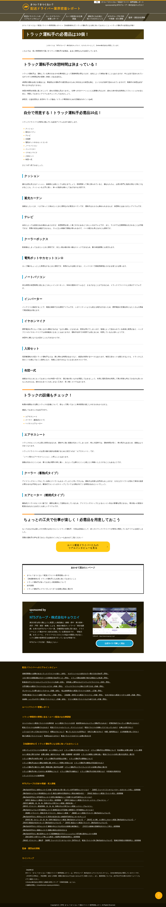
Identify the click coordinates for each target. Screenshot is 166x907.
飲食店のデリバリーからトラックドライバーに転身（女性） (43, 682)
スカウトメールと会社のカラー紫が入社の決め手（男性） (88, 673)
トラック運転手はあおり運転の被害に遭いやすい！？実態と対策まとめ (47, 763)
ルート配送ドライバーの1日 (65, 723)
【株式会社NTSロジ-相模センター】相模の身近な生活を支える (44, 830)
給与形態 (30, 585)
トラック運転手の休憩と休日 (32, 758)
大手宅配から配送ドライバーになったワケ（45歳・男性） (42, 686)
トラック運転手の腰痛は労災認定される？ (89, 763)
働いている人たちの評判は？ (76, 732)
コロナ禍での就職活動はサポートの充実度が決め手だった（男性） (46, 678)
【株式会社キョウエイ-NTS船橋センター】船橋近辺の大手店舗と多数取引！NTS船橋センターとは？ (58, 810)
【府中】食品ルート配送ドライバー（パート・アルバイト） (85, 800)
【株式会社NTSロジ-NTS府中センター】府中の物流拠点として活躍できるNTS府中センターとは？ (57, 797)
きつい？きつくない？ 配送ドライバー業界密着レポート (83, 905)
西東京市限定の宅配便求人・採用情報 (127, 840)
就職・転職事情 (66, 754)
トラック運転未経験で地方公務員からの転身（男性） (90, 678)
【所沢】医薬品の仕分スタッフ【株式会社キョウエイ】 (42, 823)
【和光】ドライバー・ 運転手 (32, 840)
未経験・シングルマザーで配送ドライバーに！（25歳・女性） (44, 699)
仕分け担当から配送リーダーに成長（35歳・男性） (123, 695)
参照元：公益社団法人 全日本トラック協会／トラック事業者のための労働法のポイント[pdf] (57, 99)
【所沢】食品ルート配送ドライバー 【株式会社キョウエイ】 (86, 823)
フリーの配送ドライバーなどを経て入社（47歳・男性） (87, 699)
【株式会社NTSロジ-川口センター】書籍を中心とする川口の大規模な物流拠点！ (51, 826)
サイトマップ (28, 858)
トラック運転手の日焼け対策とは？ (92, 771)
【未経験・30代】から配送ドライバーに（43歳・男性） (84, 695)
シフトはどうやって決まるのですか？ (35, 732)
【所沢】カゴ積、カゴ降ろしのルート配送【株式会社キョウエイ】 (110, 820)
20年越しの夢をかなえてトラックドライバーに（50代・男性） (88, 682)
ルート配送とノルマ (56, 750)
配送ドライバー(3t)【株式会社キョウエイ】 (97, 840)
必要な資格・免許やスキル (50, 754)
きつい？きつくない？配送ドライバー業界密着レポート (122, 2)
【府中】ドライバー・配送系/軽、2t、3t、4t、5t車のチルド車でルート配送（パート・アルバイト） (57, 806)
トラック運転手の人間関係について (103, 750)
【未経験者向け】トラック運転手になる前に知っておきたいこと (51, 579)
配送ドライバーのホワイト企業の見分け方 (76, 736)
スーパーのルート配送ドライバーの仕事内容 (38, 723)
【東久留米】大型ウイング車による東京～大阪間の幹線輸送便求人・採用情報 (52, 837)
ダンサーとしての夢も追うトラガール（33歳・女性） (41, 691)
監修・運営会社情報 (137, 17)
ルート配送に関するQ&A (31, 754)
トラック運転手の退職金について (81, 758)
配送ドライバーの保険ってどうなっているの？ (101, 727)
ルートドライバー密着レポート (53, 17)
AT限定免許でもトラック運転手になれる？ (124, 723)
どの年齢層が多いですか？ (129, 732)
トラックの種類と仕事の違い (91, 754)
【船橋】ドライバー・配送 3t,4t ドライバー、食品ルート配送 (46, 813)
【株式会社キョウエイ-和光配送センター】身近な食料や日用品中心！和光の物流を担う (53, 793)
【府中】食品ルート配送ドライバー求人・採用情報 (43, 800)
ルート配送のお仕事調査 (74, 17)
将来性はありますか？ (52, 736)
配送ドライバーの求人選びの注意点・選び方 (118, 754)
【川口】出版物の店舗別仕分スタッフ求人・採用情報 (101, 826)
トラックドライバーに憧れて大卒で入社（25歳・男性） (84, 686)
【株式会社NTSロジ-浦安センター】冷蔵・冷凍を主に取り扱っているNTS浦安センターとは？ (55, 790)
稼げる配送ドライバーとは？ (32, 736)
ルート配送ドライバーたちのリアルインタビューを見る (83, 546)
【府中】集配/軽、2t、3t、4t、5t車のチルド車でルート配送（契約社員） (48, 803)
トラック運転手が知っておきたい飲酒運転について (46, 582)
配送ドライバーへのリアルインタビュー (32, 17)
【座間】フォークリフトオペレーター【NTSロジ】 (62, 840)
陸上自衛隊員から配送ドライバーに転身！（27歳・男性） (82, 691)
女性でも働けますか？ (95, 732)
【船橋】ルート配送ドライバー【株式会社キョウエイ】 (91, 813)
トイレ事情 (138, 750)
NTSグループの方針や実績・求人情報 (116, 17)
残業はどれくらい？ (57, 732)
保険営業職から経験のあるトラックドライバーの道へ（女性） (44, 673)
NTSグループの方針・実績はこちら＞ (44, 642)
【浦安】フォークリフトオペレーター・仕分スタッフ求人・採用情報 (116, 790)
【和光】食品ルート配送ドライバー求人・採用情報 (105, 793)
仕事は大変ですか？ (126, 727)
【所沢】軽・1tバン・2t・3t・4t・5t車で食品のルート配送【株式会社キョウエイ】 (54, 820)
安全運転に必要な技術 (125, 750)
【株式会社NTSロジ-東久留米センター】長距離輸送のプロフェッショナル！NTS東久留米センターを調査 (59, 834)
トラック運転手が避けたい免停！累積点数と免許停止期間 (42, 767)
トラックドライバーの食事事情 (33, 776)
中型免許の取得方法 (113, 771)
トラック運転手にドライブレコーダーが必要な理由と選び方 (50, 589)
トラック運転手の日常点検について (76, 750)
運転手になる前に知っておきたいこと (95, 17)
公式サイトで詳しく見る (115, 643)
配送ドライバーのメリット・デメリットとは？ (66, 727)
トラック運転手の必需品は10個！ (56, 758)
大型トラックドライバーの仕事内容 (35, 750)
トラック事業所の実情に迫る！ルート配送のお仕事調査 (46, 717)
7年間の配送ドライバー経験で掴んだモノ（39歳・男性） (42, 695)
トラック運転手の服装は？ (69, 771)
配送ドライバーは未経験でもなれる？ (35, 727)
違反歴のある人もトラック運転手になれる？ (92, 723)
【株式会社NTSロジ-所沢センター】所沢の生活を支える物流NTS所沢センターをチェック (54, 817)
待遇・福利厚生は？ (112, 732)
